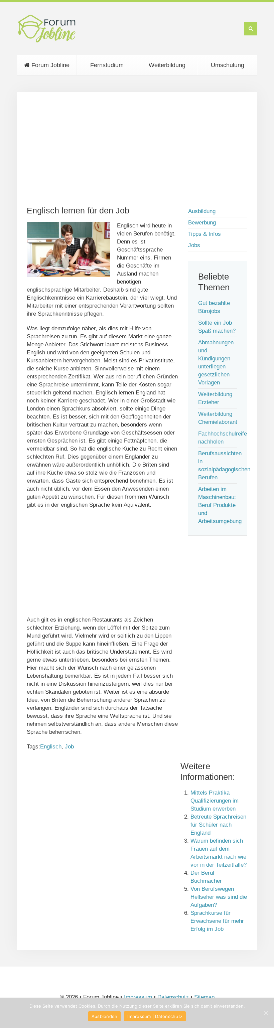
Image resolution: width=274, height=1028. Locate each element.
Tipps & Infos (204, 234)
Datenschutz (173, 997)
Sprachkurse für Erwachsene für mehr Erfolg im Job (217, 921)
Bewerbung (202, 222)
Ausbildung (202, 211)
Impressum (138, 997)
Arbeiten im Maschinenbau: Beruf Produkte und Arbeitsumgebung (220, 505)
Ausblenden (105, 1016)
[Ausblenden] (265, 1013)
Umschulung (227, 65)
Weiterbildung (167, 65)
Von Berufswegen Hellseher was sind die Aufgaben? (218, 897)
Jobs (194, 245)
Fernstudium (107, 65)
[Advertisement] (137, 149)
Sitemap (204, 997)
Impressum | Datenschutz (154, 1016)
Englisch (50, 746)
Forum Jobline (50, 65)
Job (69, 746)
